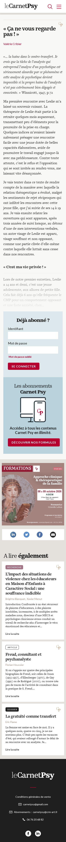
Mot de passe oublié (20, 356)
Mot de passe (17, 343)
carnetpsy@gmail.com (35, 804)
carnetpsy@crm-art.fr (45, 812)
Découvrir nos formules (34, 442)
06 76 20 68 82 (35, 819)
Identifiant (15, 329)
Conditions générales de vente (33, 796)
